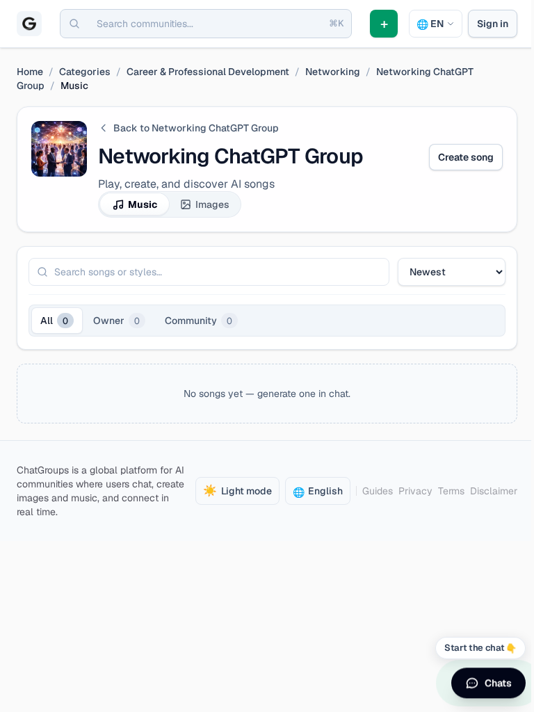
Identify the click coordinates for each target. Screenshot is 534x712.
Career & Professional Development (208, 71)
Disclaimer (493, 491)
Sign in (492, 23)
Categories (85, 71)
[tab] (57, 320)
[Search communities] (74, 24)
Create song (466, 157)
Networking (332, 71)
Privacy (415, 491)
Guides (377, 491)
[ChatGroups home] (29, 23)
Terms (451, 491)
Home (30, 71)
